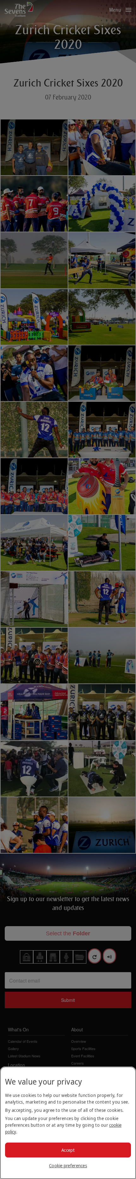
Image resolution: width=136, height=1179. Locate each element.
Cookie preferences (68, 1166)
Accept (68, 1150)
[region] (68, 1123)
